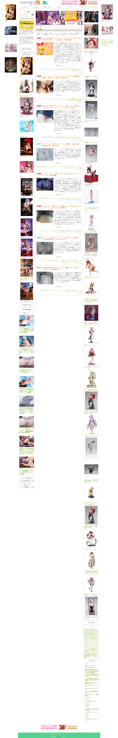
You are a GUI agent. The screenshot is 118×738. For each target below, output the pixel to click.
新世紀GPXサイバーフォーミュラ (91, 652)
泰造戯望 (94, 653)
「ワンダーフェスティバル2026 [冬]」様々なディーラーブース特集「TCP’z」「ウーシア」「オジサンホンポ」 (26, 370)
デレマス (77, 99)
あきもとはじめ (67, 137)
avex (96, 630)
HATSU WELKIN (94, 634)
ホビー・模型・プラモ (90, 701)
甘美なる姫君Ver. (77, 100)
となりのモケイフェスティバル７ (91, 719)
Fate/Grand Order (44, 198)
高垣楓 (73, 99)
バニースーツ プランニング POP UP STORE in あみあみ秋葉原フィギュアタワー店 (92, 679)
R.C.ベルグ (96, 635)
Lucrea (57, 69)
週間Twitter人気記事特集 (23, 426)
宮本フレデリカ (77, 260)
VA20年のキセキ (87, 636)
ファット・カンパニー (54, 99)
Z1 (60, 137)
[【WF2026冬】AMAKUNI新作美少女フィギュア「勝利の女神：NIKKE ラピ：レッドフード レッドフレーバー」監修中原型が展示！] (26, 401)
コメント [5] (78, 233)
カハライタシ (76, 198)
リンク (66, 734)
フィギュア (36, 7)
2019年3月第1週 (94, 629)
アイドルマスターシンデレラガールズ (66, 260)
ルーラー (79, 199)
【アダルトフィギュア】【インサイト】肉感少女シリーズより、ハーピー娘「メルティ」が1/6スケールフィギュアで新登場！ (26, 351)
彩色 (62, 137)
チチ (94, 644)
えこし (49, 69)
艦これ (47, 137)
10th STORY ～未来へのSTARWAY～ (68, 69)
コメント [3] (78, 102)
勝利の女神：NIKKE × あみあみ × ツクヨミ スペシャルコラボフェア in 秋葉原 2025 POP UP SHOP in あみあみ (91, 671)
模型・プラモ (47, 7)
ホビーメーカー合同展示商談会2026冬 (25, 445)
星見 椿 (85, 653)
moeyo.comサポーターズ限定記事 (91, 695)
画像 (44, 137)
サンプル (79, 138)
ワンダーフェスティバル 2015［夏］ (64, 290)
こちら (28, 33)
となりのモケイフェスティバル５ (91, 713)
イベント (70, 7)
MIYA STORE (86, 635)
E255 (85, 633)
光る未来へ (73, 70)
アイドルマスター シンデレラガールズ (58, 166)
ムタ (89, 649)
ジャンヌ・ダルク (73, 199)
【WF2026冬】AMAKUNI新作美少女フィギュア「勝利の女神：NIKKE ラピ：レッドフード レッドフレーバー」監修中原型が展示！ (26, 410)
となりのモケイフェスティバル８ (91, 689)
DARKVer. (97, 631)
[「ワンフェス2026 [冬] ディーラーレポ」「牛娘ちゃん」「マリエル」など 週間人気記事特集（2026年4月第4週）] (26, 421)
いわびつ (65, 198)
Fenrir (88, 633)
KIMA (46, 69)
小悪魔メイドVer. (65, 261)
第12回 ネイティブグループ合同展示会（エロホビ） (91, 683)
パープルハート (91, 647)
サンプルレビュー (22, 466)
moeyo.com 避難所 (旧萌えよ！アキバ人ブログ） (26, 40)
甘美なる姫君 (71, 166)
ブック (86, 715)
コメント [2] (78, 72)
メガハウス (79, 70)
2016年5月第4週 (87, 629)
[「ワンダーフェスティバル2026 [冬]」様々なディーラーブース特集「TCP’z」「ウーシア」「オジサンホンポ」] (26, 362)
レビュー (67, 168)
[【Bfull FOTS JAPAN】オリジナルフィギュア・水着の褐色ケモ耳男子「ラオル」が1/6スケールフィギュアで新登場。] (26, 381)
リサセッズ (71, 100)
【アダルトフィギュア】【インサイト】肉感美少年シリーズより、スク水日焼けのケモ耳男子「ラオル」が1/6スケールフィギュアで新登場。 (26, 330)
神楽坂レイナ (89, 656)
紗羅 (95, 656)
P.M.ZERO (92, 635)
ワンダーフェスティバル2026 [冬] (25, 405)
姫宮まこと (94, 650)
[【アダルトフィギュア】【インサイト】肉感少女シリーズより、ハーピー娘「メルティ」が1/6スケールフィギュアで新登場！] (26, 341)
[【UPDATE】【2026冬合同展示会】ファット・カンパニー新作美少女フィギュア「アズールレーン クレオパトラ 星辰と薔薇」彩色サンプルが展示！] (26, 441)
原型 (38, 166)
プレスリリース (22, 325)
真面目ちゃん (95, 654)
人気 (82, 7)
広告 (51, 734)
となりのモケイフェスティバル (91, 686)
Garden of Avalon (94, 633)
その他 (86, 717)
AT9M (85, 630)
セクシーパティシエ (89, 643)
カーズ (93, 642)
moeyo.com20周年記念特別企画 (92, 692)
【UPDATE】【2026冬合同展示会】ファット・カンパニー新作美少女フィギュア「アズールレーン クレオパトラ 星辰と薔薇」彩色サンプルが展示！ (26, 451)
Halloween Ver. (87, 634)
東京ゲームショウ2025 (90, 665)
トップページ (24, 7)
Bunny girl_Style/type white (89, 631)
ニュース (87, 699)
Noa (80, 99)
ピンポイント (41, 69)
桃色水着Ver (89, 653)
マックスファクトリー (60, 138)
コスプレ (59, 7)
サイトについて (93, 7)
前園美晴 (93, 649)
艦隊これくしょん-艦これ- (49, 290)
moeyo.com (59, 736)
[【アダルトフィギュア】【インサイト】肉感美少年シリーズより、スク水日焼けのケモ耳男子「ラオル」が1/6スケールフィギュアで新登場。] (26, 320)
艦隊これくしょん (53, 137)
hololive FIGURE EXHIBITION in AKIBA (91, 710)
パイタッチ (88, 646)
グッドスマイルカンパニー (55, 198)
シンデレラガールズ (64, 99)
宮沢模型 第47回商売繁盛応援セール (91, 675)
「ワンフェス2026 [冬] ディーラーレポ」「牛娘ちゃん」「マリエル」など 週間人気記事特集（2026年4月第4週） (26, 430)
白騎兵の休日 (90, 654)
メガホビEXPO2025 (89, 667)
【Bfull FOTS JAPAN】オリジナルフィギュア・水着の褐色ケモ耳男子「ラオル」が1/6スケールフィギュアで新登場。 (26, 390)
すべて (86, 663)
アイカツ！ (53, 69)
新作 (76, 138)
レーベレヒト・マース (70, 138)
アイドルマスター (45, 99)
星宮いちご (78, 69)
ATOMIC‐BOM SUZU (91, 630)
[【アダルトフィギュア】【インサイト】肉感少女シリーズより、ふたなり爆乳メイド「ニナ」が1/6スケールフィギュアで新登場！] (26, 462)
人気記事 (87, 705)
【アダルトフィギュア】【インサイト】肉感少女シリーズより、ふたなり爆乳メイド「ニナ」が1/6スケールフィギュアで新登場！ (26, 471)
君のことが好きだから (91, 650)
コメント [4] (78, 169)
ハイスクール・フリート (91, 645)
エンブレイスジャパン (91, 641)
